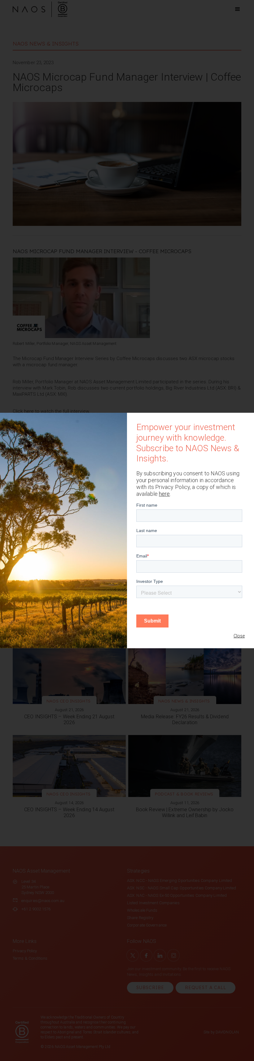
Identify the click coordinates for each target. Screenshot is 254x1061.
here (164, 494)
